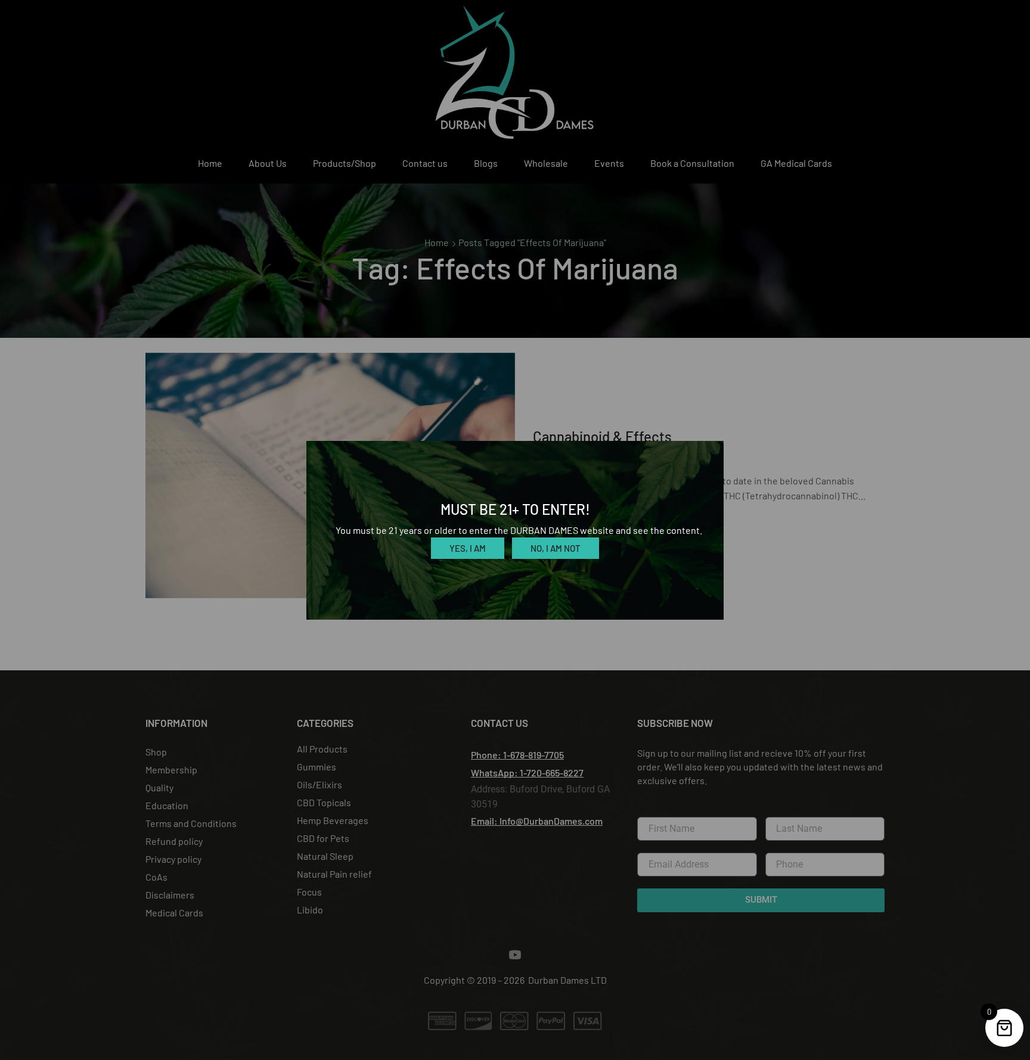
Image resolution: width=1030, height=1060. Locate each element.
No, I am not (555, 548)
